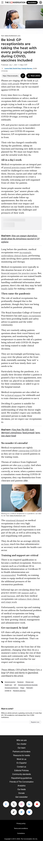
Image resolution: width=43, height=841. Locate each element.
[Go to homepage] (13, 2)
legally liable (7, 288)
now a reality (23, 465)
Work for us (21, 759)
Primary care (29, 682)
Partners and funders (21, 751)
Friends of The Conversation (22, 781)
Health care (8, 685)
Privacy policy (20, 823)
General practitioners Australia (27, 685)
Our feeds (21, 789)
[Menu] (2, 2)
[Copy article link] (23, 75)
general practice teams (15, 167)
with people (13, 83)
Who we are (21, 740)
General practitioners (11, 688)
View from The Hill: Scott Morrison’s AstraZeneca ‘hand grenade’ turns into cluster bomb (20, 432)
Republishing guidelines (21, 778)
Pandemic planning (19, 691)
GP (15, 685)
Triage (22, 688)
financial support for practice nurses (19, 273)
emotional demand (15, 520)
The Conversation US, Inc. (29, 839)
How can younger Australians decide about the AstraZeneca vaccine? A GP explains (20, 239)
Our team (21, 747)
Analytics (21, 785)
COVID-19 (8, 691)
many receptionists (31, 316)
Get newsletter (21, 796)
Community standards (21, 774)
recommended (8, 575)
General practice (10, 682)
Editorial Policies (21, 770)
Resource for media (21, 755)
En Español (22, 762)
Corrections (21, 833)
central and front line (11, 128)
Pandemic (20, 682)
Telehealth (29, 688)
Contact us (21, 766)
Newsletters (32, 2)
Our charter (21, 743)
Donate (21, 793)
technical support (13, 395)
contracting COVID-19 (29, 450)
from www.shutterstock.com (10, 35)
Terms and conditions (21, 828)
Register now (35, 722)
